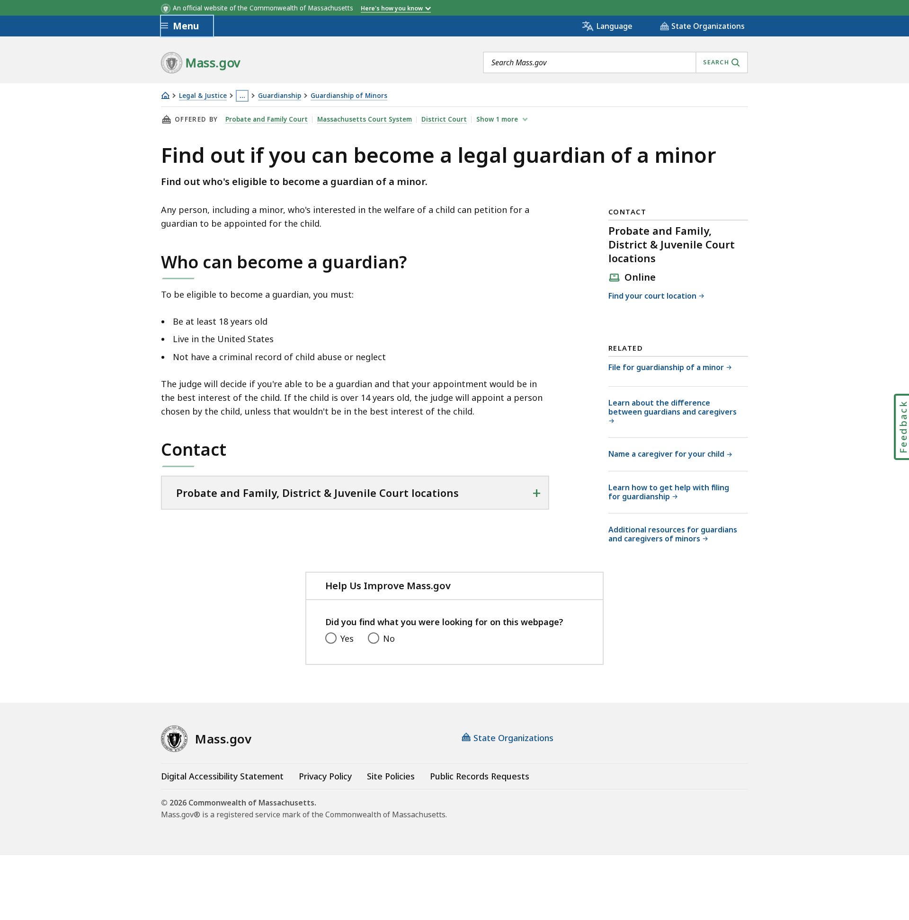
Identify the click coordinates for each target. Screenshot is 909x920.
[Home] (165, 95)
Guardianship (279, 96)
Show (497, 119)
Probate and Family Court (266, 119)
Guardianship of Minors (349, 96)
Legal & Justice (203, 96)
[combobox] (615, 62)
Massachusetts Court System (364, 119)
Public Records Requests (479, 776)
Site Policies (391, 776)
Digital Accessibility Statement (222, 776)
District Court (444, 119)
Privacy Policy (325, 776)
